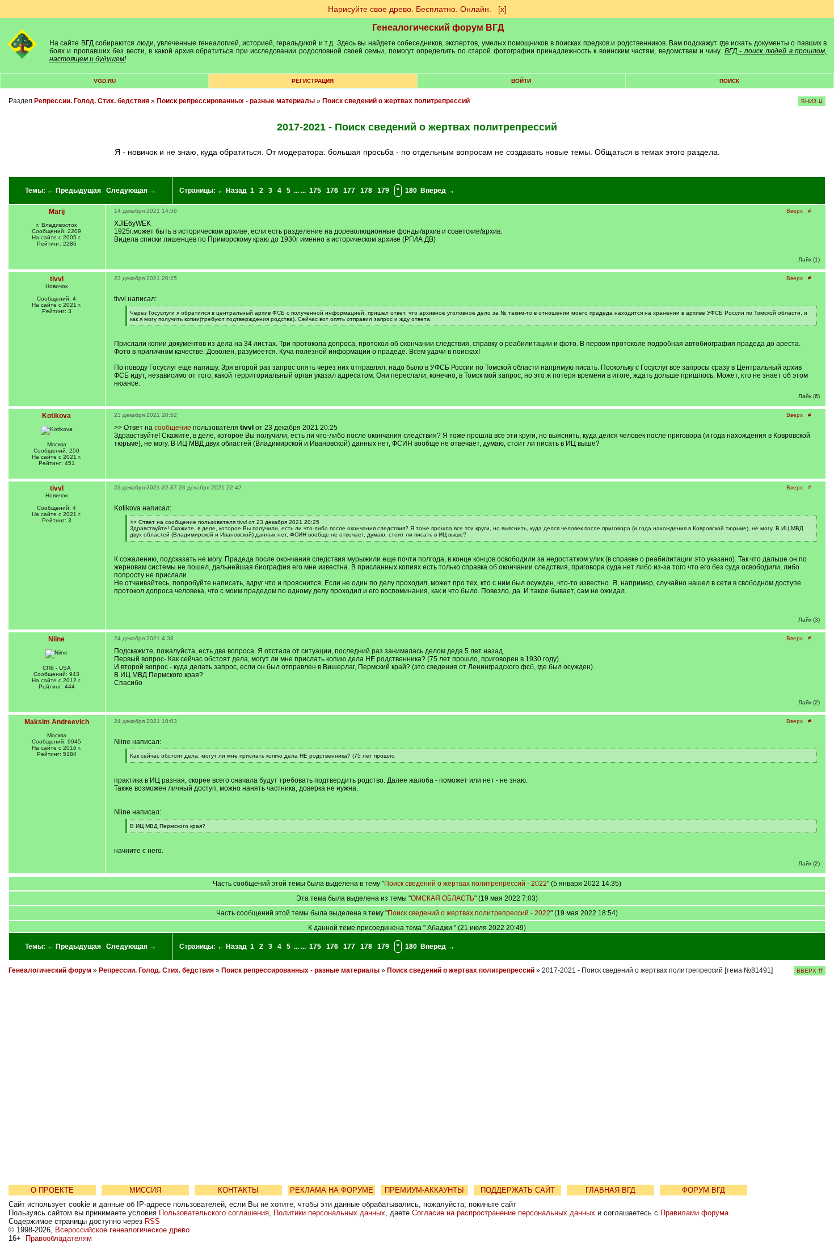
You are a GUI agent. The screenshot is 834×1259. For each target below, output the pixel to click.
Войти (521, 81)
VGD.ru (105, 81)
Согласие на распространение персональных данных (503, 1213)
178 (366, 191)
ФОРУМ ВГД (703, 1190)
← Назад (232, 191)
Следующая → (131, 191)
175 (315, 191)
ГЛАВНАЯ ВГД (610, 1190)
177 (349, 191)
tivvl (57, 279)
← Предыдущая (74, 191)
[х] (502, 9)
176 (332, 191)
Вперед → (437, 191)
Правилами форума (694, 1213)
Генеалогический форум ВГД (438, 27)
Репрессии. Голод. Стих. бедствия (91, 101)
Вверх (794, 211)
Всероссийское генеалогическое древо (122, 1230)
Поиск (729, 81)
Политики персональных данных (329, 1213)
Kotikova (56, 416)
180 (411, 191)
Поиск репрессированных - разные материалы (237, 101)
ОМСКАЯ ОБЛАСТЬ (442, 898)
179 (383, 191)
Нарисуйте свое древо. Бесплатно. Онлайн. (409, 9)
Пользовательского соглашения (214, 1213)
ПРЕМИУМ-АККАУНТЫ (424, 1190)
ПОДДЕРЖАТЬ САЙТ (518, 1190)
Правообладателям (59, 1238)
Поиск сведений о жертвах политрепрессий (396, 101)
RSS (152, 1221)
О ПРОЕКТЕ (52, 1190)
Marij (57, 212)
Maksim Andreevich (56, 722)
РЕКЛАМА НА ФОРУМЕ (331, 1190)
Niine (56, 639)
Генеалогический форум (50, 970)
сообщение (172, 428)
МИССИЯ (145, 1190)
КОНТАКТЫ (238, 1190)
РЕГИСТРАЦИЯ (313, 81)
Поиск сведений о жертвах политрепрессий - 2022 (465, 884)
